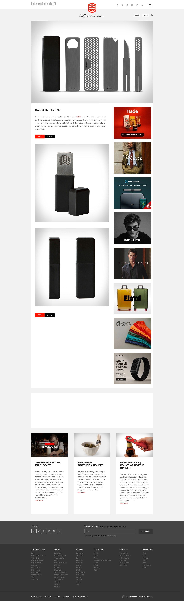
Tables (78, 582)
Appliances (80, 553)
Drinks (96, 555)
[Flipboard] (132, 5)
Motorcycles (147, 565)
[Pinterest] (127, 5)
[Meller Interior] (132, 228)
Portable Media (36, 575)
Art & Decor (80, 555)
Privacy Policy (36, 597)
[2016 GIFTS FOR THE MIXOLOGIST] (49, 445)
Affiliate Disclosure (80, 597)
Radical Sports (125, 563)
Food (95, 558)
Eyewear (57, 565)
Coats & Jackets (59, 558)
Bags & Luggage (60, 555)
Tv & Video (35, 579)
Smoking (97, 567)
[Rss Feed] (142, 5)
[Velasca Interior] (132, 158)
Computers (35, 558)
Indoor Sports (124, 558)
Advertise (66, 597)
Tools (33, 577)
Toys (77, 584)
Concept (145, 558)
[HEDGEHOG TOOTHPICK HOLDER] (92, 445)
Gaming (34, 565)
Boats (144, 553)
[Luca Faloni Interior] (132, 263)
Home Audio (35, 570)
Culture (98, 549)
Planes (145, 567)
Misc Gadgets (36, 572)
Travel (96, 570)
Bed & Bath (80, 560)
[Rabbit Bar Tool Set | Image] (92, 62)
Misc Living (80, 575)
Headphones (35, 567)
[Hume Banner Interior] (132, 193)
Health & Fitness (125, 555)
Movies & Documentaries (102, 560)
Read (96, 565)
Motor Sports (124, 560)
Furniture (79, 563)
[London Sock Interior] (132, 333)
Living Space (80, 572)
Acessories (58, 553)
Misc (144, 563)
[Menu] (150, 5)
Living (79, 549)
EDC (79, 117)
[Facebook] (117, 5)
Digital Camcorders (37, 560)
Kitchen (78, 567)
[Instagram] (137, 5)
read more (39, 500)
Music (96, 563)
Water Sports (124, 565)
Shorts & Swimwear (61, 575)
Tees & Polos (58, 579)
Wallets (56, 584)
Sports (124, 549)
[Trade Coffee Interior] (132, 123)
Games (78, 565)
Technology (38, 549)
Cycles (145, 560)
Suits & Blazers (59, 577)
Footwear (57, 567)
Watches (57, 587)
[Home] (92, 7)
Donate (96, 553)
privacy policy (111, 535)
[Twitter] (122, 5)
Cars (144, 555)
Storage (79, 579)
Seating (79, 577)
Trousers (57, 582)
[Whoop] (132, 368)
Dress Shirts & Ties (60, 563)
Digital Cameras (36, 563)
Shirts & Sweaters (60, 572)
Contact (57, 597)
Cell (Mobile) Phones (38, 555)
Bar (77, 558)
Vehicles (148, 549)
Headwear (57, 570)
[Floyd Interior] (132, 298)
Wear (57, 549)
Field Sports (124, 553)
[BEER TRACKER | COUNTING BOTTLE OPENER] (134, 445)
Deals (56, 560)
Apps (33, 553)
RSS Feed (48, 597)
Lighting (79, 570)
